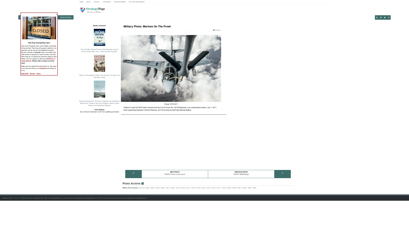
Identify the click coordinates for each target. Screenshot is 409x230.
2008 (234, 188)
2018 (183, 188)
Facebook (43, 68)
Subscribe (25, 74)
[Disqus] (208, 141)
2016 (193, 188)
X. (24, 70)
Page (95, 10)
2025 (147, 188)
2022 (162, 188)
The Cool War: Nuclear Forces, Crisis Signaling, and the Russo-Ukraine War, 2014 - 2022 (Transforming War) (99, 50)
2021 (167, 188)
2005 (249, 188)
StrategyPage (16, 198)
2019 (178, 188)
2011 (218, 188)
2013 (208, 188)
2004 (254, 188)
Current (141, 188)
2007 (239, 188)
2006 (244, 188)
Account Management (137, 2)
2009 (229, 188)
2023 (157, 188)
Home (81, 2)
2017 (188, 188)
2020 (172, 188)
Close (38, 74)
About (88, 2)
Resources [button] (65, 17)
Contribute (107, 2)
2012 (213, 188)
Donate (32, 74)
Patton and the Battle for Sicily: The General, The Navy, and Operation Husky (99, 76)
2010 (224, 188)
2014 (203, 188)
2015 (198, 188)
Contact (97, 2)
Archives (218, 30)
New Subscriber (120, 2)
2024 (152, 188)
